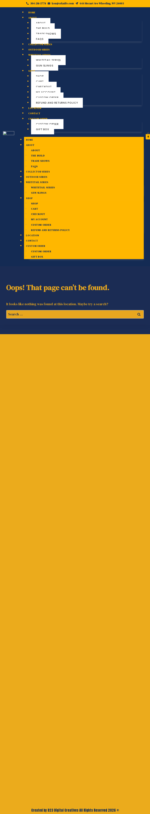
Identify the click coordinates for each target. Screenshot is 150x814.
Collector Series (40, 44)
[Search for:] (75, 314)
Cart (40, 81)
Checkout (44, 87)
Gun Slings (44, 65)
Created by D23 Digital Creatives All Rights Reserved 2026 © (75, 810)
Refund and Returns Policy (57, 103)
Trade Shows (46, 34)
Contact (34, 113)
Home (31, 12)
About (41, 23)
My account (46, 92)
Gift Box (42, 129)
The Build (43, 28)
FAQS (40, 39)
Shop (40, 76)
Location (34, 108)
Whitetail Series (48, 60)
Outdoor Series (39, 49)
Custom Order (47, 97)
